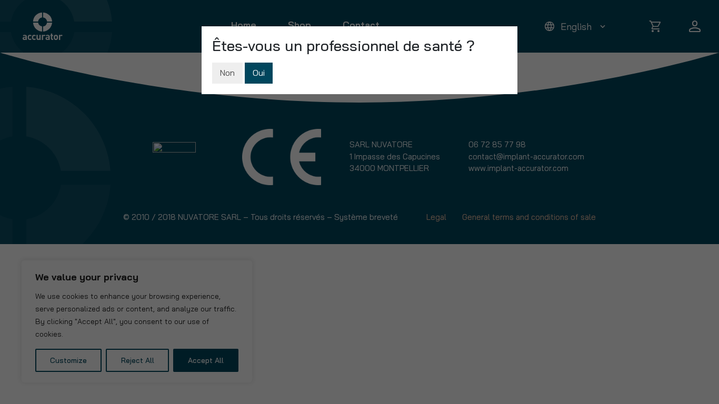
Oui (259, 72)
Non (227, 72)
